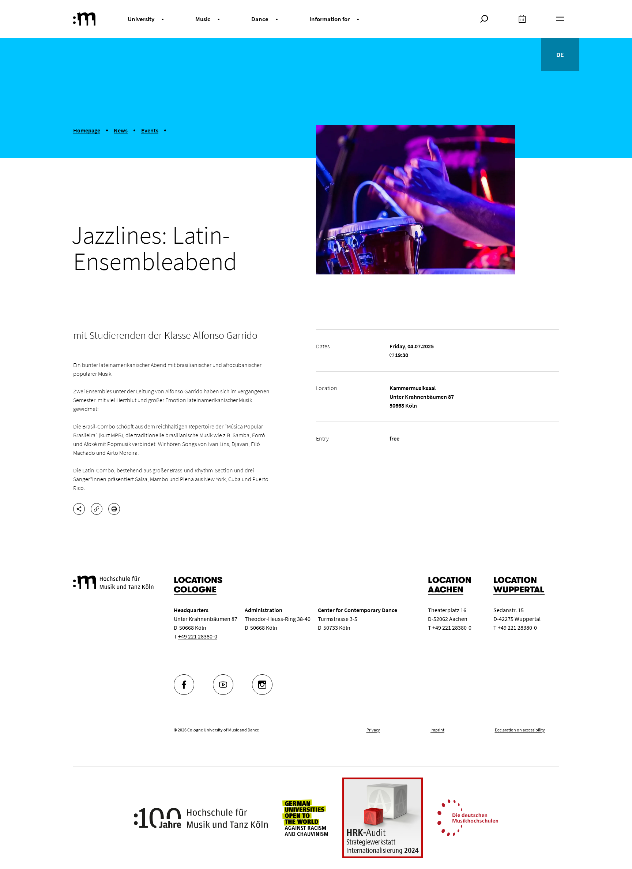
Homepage (86, 130)
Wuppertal (519, 590)
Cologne (195, 590)
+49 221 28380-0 (197, 636)
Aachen (445, 590)
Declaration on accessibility (520, 730)
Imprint (437, 730)
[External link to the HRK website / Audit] (382, 818)
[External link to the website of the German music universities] (467, 817)
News (121, 130)
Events (149, 130)
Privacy (373, 730)
